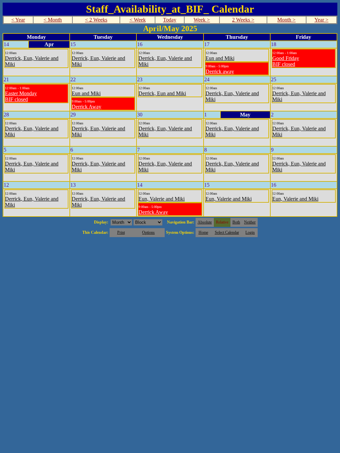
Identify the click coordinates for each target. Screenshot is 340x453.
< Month (52, 20)
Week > (202, 20)
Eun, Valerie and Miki (161, 199)
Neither (250, 222)
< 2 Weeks (96, 20)
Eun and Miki (220, 58)
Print (121, 232)
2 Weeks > (243, 20)
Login (250, 232)
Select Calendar (227, 232)
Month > (286, 20)
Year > (321, 20)
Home (203, 232)
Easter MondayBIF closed (21, 96)
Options (148, 232)
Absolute (205, 222)
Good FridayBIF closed (285, 61)
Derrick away (220, 71)
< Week (137, 20)
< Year (18, 20)
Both (236, 222)
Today (169, 20)
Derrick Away (86, 106)
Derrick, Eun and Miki (162, 93)
